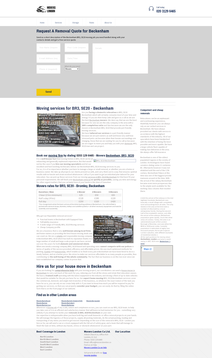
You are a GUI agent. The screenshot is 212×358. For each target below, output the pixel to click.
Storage (75, 22)
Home (42, 22)
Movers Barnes (41, 303)
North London (46, 336)
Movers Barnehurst (43, 301)
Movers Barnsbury (68, 303)
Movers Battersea (67, 305)
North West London (49, 339)
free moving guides (95, 354)
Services (58, 22)
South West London (49, 344)
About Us (108, 22)
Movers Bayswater (93, 301)
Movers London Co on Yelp (95, 347)
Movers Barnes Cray (43, 305)
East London (46, 349)
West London (46, 347)
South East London (49, 342)
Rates (91, 22)
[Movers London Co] (47, 9)
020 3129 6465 (166, 11)
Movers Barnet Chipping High (71, 301)
